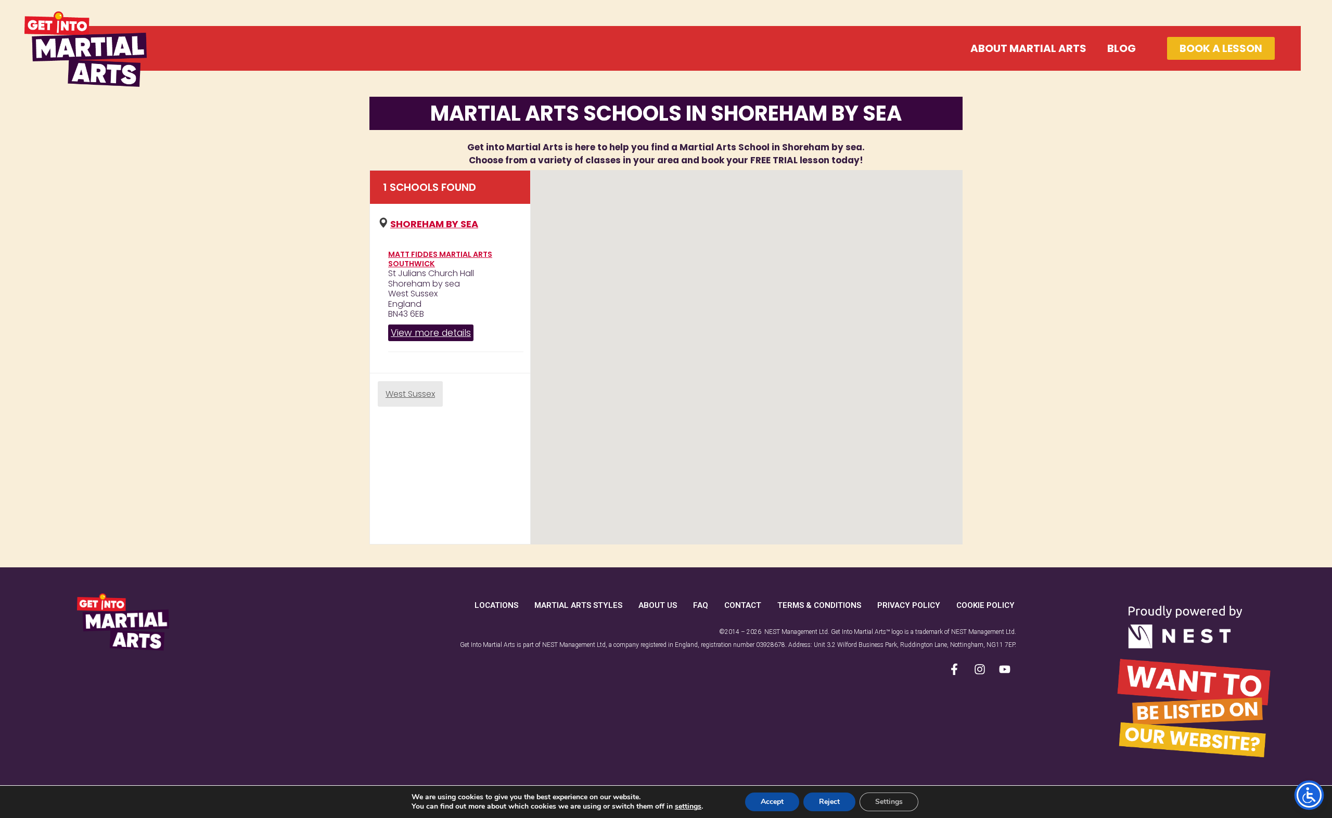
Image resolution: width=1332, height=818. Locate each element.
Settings (889, 802)
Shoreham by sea (434, 223)
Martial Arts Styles (578, 605)
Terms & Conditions (819, 605)
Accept (772, 802)
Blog (1121, 48)
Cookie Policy (985, 605)
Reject (829, 802)
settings (688, 806)
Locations (496, 605)
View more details (431, 332)
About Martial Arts (1028, 48)
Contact (742, 605)
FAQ (700, 605)
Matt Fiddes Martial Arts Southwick (440, 258)
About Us (657, 605)
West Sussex (410, 394)
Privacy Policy (908, 605)
